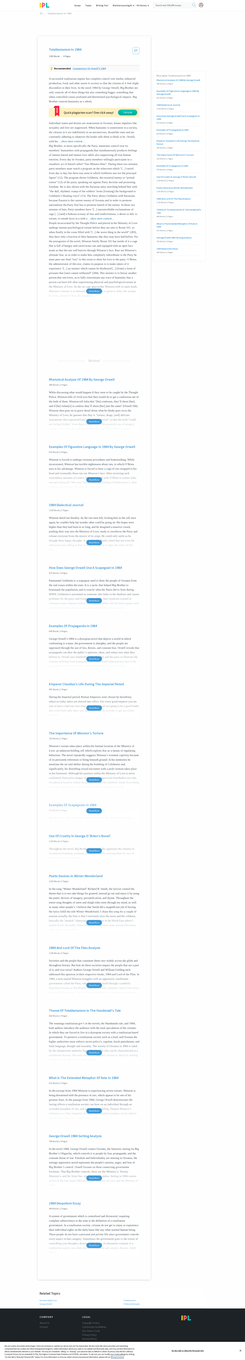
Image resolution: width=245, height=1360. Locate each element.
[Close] (240, 1351)
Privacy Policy (89, 1334)
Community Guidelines (94, 1326)
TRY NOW (127, 112)
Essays (77, 5)
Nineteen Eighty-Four (48, 1300)
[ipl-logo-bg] (46, 5)
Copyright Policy (90, 1323)
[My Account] (202, 5)
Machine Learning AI (122, 5)
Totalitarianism (130, 1300)
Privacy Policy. (117, 1357)
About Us (44, 1323)
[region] (122, 1351)
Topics (88, 5)
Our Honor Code (91, 1330)
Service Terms (89, 1338)
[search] (194, 5)
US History (142, 5)
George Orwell (46, 1304)
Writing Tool (102, 5)
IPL (41, 13)
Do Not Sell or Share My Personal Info (188, 1350)
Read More (94, 421)
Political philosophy (132, 1304)
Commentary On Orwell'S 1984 (89, 68)
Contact (44, 1326)
